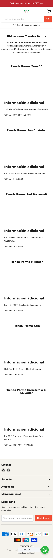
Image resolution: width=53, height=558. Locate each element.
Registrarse (43, 518)
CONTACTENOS (26, 546)
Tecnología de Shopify (26, 553)
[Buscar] (48, 19)
